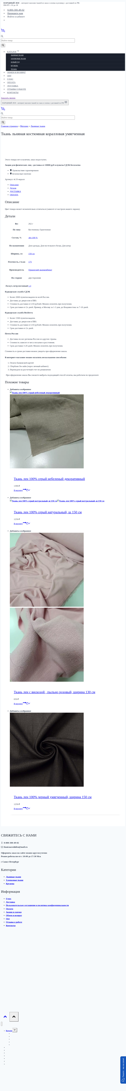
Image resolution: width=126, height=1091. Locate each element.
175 (30, 262)
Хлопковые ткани (18, 59)
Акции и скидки (14, 912)
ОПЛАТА (14, 195)
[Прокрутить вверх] (5, 1017)
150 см (31, 254)
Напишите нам (15, 13)
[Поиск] (3, 45)
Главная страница (9, 126)
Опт (9, 76)
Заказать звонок (8, 98)
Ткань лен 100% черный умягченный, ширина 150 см (53, 797)
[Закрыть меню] (1, 1024)
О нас (10, 79)
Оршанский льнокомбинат (40, 270)
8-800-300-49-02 (15, 10)
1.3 (29, 286)
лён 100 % (33, 238)
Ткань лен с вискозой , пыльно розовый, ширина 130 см (54, 692)
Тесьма (14, 69)
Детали (13, 188)
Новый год (15, 62)
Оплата (11, 82)
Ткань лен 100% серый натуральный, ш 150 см (48, 512)
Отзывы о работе (16, 89)
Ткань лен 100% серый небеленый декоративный (49, 479)
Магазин (24, 126)
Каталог (9, 1031)
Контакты (12, 92)
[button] (123, 1070)
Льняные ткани (17, 55)
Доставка (12, 86)
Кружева (14, 66)
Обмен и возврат (16, 72)
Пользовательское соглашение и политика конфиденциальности (37, 905)
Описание (14, 185)
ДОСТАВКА (15, 191)
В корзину (18, 490)
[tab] (65, 184)
